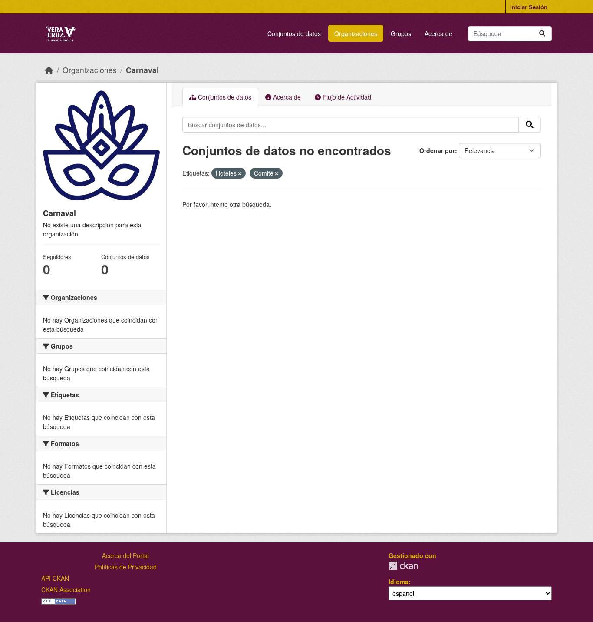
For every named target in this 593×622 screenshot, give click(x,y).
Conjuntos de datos (294, 33)
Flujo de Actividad (346, 97)
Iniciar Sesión (528, 7)
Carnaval (142, 69)
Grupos (401, 33)
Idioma (399, 581)
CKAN (403, 565)
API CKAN (55, 578)
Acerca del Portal (125, 555)
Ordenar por (437, 150)
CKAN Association (66, 589)
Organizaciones (355, 33)
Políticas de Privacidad (126, 566)
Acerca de (438, 33)
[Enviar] (542, 33)
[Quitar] (239, 173)
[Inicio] (49, 69)
